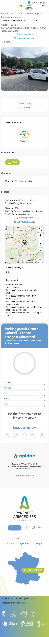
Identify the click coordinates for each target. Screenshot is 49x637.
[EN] (45, 3)
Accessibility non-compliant (14, 603)
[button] (44, 5)
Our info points (14, 539)
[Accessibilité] (40, 3)
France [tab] (10, 544)
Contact (14, 527)
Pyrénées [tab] (24, 544)
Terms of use (7, 599)
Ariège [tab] (38, 544)
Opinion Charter (29, 599)
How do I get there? (33, 570)
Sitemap (18, 599)
